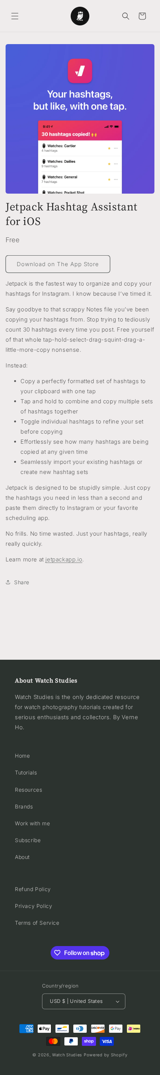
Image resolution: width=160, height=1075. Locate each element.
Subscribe (28, 840)
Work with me (32, 823)
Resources (28, 789)
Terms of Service (37, 923)
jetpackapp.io (63, 559)
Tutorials (26, 772)
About (22, 857)
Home (22, 755)
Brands (24, 806)
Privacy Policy (33, 906)
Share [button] (21, 582)
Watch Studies (67, 1054)
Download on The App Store (58, 264)
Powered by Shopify (106, 1054)
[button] (15, 16)
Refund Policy (33, 889)
